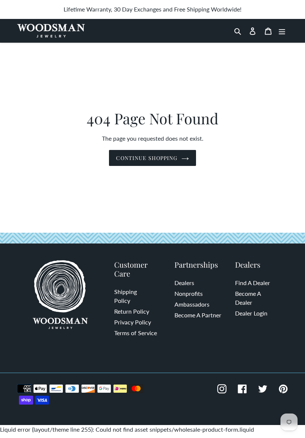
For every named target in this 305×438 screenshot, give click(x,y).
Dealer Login (251, 313)
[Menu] (282, 31)
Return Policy (131, 311)
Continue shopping (146, 157)
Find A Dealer (252, 282)
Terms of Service (135, 332)
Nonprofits (188, 293)
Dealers (184, 282)
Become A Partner (197, 314)
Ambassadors (191, 304)
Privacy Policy (132, 322)
